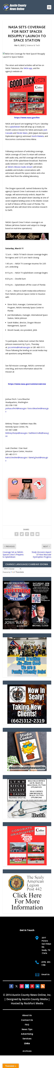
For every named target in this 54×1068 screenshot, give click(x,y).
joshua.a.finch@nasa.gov (15, 408)
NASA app (28, 68)
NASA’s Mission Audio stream (20, 167)
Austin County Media (35, 999)
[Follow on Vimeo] (27, 986)
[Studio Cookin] (27, 770)
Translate (20, 572)
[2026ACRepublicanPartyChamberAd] (27, 628)
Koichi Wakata (38, 136)
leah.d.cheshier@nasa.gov (16, 457)
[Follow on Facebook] (11, 986)
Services (27, 1038)
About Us (27, 1015)
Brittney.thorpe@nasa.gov (16, 433)
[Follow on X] (16, 986)
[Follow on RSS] (43, 986)
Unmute (15, 495)
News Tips (27, 1029)
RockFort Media (33, 1003)
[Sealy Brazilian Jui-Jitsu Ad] (27, 676)
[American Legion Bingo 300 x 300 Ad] (27, 912)
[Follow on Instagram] (22, 986)
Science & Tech (33, 45)
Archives (27, 1051)
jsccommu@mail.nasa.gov (19, 347)
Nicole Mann (22, 133)
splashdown (15, 126)
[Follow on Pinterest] (32, 986)
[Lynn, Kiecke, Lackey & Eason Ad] (27, 817)
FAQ (27, 1024)
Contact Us (27, 1020)
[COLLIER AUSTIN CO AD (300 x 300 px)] (27, 114)
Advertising (27, 1034)
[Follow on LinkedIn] (37, 986)
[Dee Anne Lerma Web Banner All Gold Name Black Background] (27, 239)
